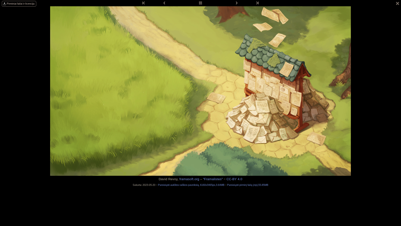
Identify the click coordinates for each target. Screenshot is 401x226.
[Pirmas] (143, 3)
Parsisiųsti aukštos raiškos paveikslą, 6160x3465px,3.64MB (191, 185)
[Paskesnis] (236, 3)
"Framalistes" (213, 179)
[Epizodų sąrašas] (200, 3)
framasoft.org (189, 179)
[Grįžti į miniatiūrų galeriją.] (397, 4)
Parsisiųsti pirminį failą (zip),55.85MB (247, 185)
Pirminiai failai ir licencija (20, 3)
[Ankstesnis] (164, 3)
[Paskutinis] (257, 3)
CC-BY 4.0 (234, 179)
